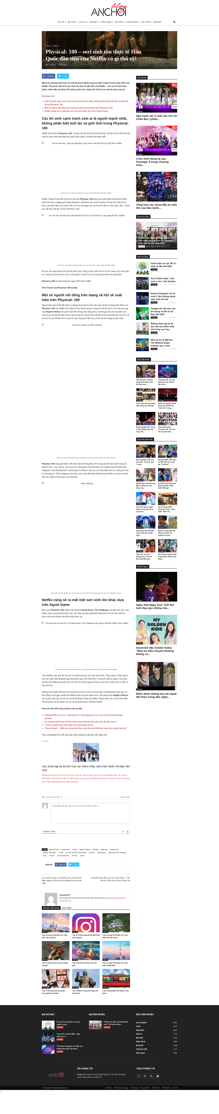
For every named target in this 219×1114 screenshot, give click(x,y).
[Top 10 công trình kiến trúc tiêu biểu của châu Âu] (55, 922)
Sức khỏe (145, 22)
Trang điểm (46, 987)
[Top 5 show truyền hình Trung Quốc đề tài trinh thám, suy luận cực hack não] (167, 545)
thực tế (52, 855)
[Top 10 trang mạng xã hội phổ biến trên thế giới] (86, 922)
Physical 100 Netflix (49, 852)
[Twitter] (157, 1076)
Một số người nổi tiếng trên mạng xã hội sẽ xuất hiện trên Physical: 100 (78, 108)
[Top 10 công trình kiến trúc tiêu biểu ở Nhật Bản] (116, 950)
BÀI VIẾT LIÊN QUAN (51, 908)
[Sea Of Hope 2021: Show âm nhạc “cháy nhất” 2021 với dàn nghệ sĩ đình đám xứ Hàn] (167, 498)
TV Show (55, 46)
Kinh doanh (132, 22)
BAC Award (166, 1088)
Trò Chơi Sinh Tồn (63, 855)
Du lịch (82, 22)
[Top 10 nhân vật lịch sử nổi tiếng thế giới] (55, 950)
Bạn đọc (157, 22)
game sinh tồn (54, 849)
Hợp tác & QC (145, 1088)
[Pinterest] (145, 1076)
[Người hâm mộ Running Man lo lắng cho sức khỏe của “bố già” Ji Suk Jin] (145, 474)
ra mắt (61, 852)
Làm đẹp (93, 22)
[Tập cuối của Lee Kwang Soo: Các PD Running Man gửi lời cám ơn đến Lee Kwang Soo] (145, 545)
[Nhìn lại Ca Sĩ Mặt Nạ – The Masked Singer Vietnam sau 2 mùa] (142, 344)
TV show (74, 855)
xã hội (82, 855)
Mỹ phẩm (140, 1030)
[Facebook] (138, 1076)
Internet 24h (141, 1049)
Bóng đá (139, 1045)
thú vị (45, 855)
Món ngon (140, 1053)
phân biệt (104, 849)
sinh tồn (92, 852)
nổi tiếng (95, 849)
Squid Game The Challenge (117, 852)
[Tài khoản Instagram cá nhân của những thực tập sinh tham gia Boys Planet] (48, 1049)
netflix (74, 849)
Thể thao (118, 22)
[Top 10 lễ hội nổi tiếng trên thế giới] (86, 950)
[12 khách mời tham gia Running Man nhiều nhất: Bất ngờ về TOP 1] (167, 474)
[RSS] (151, 1076)
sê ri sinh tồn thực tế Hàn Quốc (76, 852)
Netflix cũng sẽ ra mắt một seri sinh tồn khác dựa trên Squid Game (76, 111)
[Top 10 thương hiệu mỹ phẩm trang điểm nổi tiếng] (55, 978)
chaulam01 (64, 895)
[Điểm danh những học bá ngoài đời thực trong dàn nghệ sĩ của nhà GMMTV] (156, 676)
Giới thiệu (108, 1088)
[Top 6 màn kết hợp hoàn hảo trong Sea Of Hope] (145, 394)
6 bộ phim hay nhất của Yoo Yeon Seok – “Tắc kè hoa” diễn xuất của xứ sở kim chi (110, 879)
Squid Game (101, 852)
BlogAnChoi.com (84, 1074)
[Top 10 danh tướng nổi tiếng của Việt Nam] (86, 978)
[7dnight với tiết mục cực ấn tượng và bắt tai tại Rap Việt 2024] (142, 313)
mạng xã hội (65, 849)
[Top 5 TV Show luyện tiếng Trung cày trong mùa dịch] (145, 498)
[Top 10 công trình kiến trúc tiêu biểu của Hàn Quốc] (116, 922)
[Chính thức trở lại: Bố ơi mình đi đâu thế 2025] (142, 268)
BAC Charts (156, 1088)
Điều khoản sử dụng (121, 1088)
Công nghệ (105, 22)
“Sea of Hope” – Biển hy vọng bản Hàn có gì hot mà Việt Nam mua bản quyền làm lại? (85, 728)
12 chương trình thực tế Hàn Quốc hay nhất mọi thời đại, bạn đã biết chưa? (80, 722)
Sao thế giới (141, 1022)
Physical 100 (114, 849)
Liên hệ (174, 1088)
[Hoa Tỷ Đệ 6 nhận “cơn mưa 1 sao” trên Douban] (142, 283)
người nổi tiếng (84, 849)
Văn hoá (75, 987)
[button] (174, 22)
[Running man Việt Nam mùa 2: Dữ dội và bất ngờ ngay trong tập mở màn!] (145, 522)
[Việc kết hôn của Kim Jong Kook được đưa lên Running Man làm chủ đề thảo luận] (145, 371)
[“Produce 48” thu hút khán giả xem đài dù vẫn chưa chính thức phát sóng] (167, 371)
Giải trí (61, 22)
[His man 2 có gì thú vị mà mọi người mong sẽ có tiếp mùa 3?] (48, 1025)
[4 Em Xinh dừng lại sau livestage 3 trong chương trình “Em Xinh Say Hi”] (156, 140)
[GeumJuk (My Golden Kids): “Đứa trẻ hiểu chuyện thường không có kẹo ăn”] (156, 629)
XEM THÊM (66, 908)
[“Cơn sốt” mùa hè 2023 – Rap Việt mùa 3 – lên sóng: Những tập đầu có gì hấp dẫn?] (48, 1037)
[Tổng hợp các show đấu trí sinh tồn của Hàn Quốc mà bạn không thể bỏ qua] (156, 186)
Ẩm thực (72, 22)
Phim (138, 1026)
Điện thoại (140, 1041)
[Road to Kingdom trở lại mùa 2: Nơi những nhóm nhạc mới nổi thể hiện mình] (142, 298)
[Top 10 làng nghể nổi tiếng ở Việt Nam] (116, 978)
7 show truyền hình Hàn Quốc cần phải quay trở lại (68, 725)
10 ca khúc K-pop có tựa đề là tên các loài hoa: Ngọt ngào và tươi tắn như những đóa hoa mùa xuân (61, 880)
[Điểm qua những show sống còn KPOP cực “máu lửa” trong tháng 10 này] (167, 394)
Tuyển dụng (134, 1088)
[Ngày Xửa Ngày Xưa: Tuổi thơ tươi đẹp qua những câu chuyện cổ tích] (156, 587)
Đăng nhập (125, 797)
